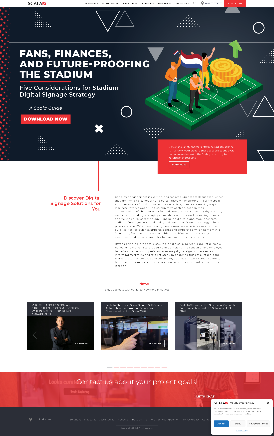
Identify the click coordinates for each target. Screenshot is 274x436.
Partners (149, 419)
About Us (136, 419)
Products (122, 419)
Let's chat (205, 396)
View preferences (258, 423)
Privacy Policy (241, 430)
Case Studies (106, 419)
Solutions (75, 419)
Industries (90, 419)
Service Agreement (169, 419)
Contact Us (208, 419)
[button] (268, 402)
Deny (238, 423)
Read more (81, 343)
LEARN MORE (179, 164)
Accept (221, 423)
